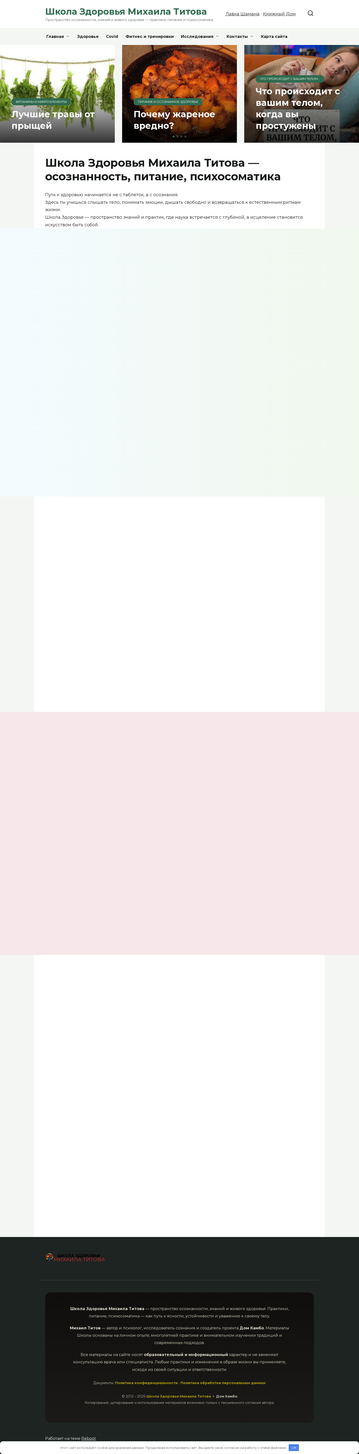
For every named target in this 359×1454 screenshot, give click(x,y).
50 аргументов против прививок (75, 903)
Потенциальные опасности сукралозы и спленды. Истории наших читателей (213, 907)
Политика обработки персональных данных (223, 1383)
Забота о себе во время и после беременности (191, 557)
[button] (174, 137)
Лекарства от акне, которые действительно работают (101, 1052)
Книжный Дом (279, 14)
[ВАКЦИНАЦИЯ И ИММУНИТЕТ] (75, 887)
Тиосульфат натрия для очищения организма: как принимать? (96, 633)
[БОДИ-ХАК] (145, 778)
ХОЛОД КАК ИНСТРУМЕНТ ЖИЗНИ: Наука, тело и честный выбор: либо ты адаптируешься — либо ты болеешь (212, 308)
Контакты (237, 36)
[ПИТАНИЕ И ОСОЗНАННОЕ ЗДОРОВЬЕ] (214, 778)
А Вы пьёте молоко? (142, 897)
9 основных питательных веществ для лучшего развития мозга (95, 562)
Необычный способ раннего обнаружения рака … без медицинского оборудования (75, 1143)
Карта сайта (274, 36)
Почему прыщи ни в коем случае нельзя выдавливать (280, 802)
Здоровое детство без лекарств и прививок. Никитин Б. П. (144, 1141)
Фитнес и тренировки (150, 36)
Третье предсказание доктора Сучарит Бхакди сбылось (74, 429)
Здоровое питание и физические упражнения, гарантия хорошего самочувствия (211, 1028)
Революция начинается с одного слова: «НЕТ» (248, 447)
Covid (112, 36)
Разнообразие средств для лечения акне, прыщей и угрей (144, 796)
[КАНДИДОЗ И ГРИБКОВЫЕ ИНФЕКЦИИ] (75, 783)
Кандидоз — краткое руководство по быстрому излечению (74, 802)
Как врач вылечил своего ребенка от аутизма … (290, 549)
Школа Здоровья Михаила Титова (179, 1396)
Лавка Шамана (242, 14)
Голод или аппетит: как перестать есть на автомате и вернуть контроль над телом (104, 334)
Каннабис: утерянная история (282, 1018)
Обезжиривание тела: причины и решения (144, 426)
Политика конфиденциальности (146, 1383)
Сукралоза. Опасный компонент (211, 792)
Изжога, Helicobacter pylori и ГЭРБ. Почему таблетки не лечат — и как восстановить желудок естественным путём (283, 305)
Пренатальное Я (219, 1193)
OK (293, 1448)
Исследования (197, 36)
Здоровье (88, 36)
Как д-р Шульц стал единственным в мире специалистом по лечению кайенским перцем (291, 641)
